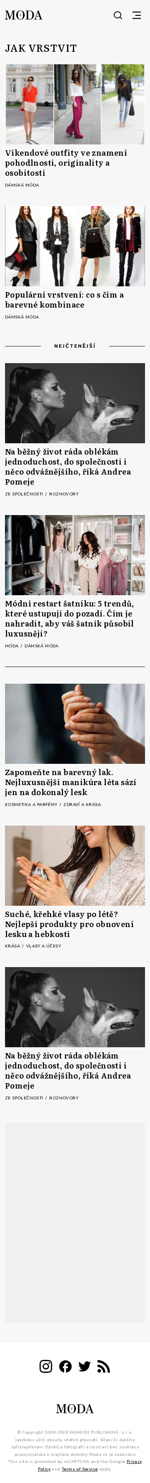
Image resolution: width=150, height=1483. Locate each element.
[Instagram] (46, 1368)
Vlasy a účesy (43, 946)
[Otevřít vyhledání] (118, 15)
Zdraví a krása (82, 805)
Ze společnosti (25, 494)
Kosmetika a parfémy (32, 805)
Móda (12, 646)
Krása (13, 946)
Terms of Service (80, 1469)
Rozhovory (63, 494)
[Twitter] (84, 1368)
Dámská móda (22, 185)
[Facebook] (65, 1368)
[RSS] (104, 1368)
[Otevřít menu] (136, 15)
